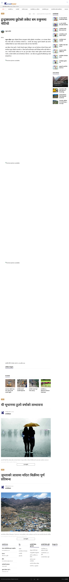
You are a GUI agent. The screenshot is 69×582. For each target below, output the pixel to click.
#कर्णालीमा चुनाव (45, 9)
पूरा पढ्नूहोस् (26, 464)
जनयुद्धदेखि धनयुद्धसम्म (34, 553)
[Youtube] (37, 579)
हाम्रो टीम (20, 556)
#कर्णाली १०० (10, 9)
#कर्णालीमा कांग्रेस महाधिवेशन (56, 9)
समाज (34, 14)
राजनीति (20, 553)
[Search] (67, 2)
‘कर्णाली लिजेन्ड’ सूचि (45, 557)
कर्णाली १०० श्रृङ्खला (34, 566)
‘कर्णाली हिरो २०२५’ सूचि (45, 553)
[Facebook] (31, 579)
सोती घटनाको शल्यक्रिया (32, 560)
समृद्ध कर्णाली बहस (33, 550)
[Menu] (2, 3)
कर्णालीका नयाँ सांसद (23, 551)
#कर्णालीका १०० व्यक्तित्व (34, 9)
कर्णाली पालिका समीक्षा (34, 563)
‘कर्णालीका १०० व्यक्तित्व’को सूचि (44, 549)
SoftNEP (66, 579)
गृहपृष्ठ (30, 14)
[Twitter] (34, 579)
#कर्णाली (17, 9)
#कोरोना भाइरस (25, 9)
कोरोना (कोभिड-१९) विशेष (34, 556)
